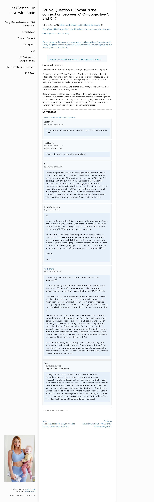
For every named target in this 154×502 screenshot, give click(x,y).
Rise (34, 489)
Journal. (32, 491)
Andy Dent (49, 269)
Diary (28, 489)
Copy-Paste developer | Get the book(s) (20, 24)
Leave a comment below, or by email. (59, 118)
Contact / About (26, 38)
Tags (32, 51)
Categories (29, 44)
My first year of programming (27, 59)
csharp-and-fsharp (68, 25)
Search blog (28, 32)
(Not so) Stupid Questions (21, 67)
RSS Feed (29, 73)
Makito (26, 491)
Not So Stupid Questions (89, 25)
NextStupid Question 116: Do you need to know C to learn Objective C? (59, 424)
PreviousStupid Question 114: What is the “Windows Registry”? (97, 424)
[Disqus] (77, 463)
